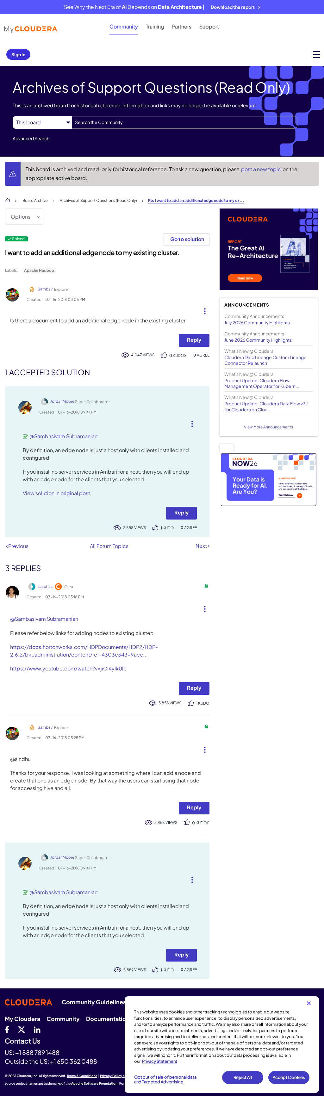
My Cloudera (22, 1018)
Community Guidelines (94, 1002)
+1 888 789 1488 (37, 1052)
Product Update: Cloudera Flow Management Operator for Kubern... (261, 383)
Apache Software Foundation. (95, 1083)
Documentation (108, 1018)
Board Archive (34, 200)
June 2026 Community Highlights (258, 340)
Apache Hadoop (39, 270)
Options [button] (20, 216)
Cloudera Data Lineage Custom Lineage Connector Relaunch (265, 360)
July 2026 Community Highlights (257, 322)
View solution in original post (56, 493)
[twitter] (21, 1029)
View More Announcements (268, 427)
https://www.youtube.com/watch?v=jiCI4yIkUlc (68, 668)
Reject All (243, 1077)
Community (123, 26)
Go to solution (187, 239)
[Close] (309, 1003)
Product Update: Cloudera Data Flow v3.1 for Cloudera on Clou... (266, 406)
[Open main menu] (316, 54)
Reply (194, 339)
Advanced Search (31, 138)
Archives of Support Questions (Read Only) (98, 200)
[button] (202, 310)
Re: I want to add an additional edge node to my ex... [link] (196, 200)
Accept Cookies (289, 1077)
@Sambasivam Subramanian (63, 436)
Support (209, 26)
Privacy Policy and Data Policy (123, 1076)
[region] (222, 1044)
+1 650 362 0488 (73, 1061)
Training (155, 26)
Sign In (18, 54)
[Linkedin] (37, 1029)
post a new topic (261, 169)
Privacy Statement (159, 1061)
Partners (181, 26)
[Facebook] (7, 1029)
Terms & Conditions (82, 1076)
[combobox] (184, 122)
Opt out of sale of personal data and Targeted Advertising (165, 1079)
